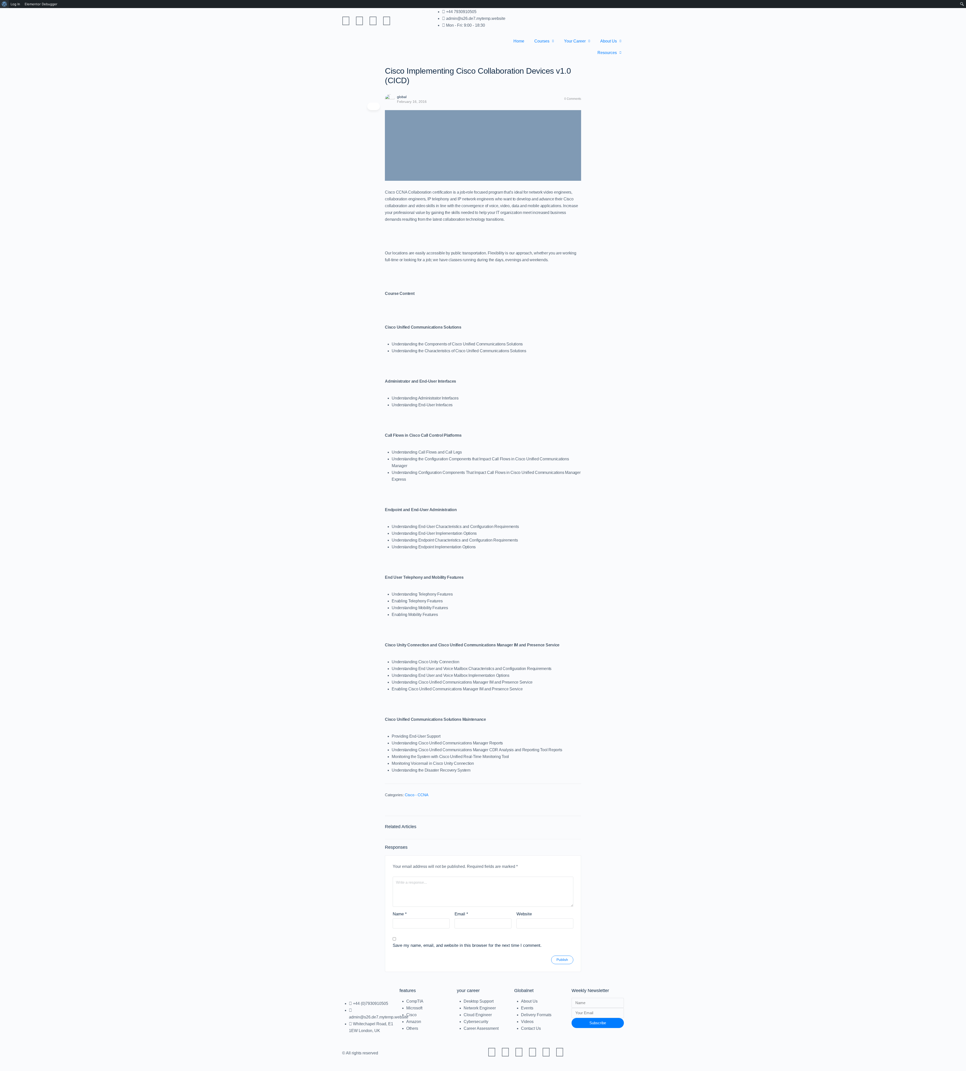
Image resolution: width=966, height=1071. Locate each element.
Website (524, 914)
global (402, 97)
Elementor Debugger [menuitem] (41, 4)
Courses (541, 41)
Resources (607, 53)
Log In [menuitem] (15, 4)
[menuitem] (4, 4)
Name (400, 914)
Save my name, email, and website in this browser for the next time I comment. (467, 945)
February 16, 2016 (412, 102)
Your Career (575, 41)
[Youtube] (346, 21)
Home (518, 41)
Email (461, 914)
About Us (608, 41)
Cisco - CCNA (416, 795)
